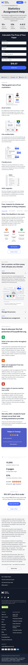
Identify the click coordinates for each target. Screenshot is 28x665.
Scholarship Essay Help (7, 582)
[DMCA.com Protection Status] (5, 608)
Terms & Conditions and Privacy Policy (10, 658)
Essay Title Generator (15, 615)
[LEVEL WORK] (4, 46)
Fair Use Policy (22, 658)
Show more (14, 568)
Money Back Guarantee (6, 660)
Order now (14, 67)
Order (19, 2)
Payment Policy (5, 659)
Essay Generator (17, 623)
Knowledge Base (6, 637)
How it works (5, 617)
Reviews (4, 624)
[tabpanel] (14, 437)
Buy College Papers (6, 576)
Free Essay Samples (17, 618)
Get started (14, 246)
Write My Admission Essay (8, 579)
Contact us (4, 634)
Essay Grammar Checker (16, 627)
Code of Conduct (16, 660)
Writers (3, 627)
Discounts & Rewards (7, 639)
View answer (13, 444)
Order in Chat (14, 252)
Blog (3, 632)
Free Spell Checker (17, 630)
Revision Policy (20, 659)
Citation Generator (17, 632)
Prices (3, 619)
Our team (4, 629)
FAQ (3, 622)
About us (4, 614)
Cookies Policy (13, 659)
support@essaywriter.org (8, 646)
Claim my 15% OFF (14, 503)
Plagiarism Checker (17, 621)
